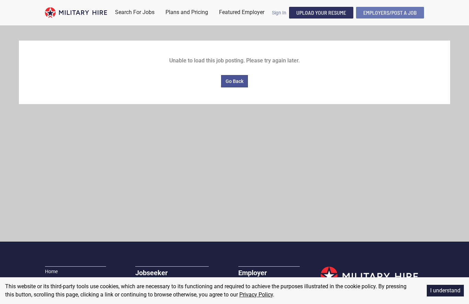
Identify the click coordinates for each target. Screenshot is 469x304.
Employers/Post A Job (390, 12)
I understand (445, 290)
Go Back (234, 81)
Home (51, 271)
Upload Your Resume (321, 12)
